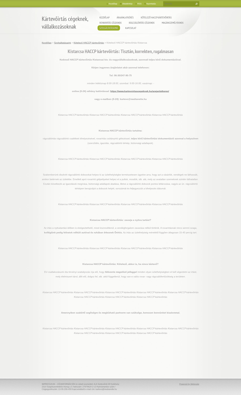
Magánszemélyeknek (173, 22)
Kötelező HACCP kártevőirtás (156, 17)
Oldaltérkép (127, 4)
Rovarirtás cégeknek (111, 22)
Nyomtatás (151, 4)
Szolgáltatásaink (109, 28)
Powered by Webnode (189, 384)
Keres (196, 3)
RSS (139, 4)
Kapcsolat (130, 28)
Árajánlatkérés (125, 17)
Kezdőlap (105, 17)
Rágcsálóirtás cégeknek (142, 22)
